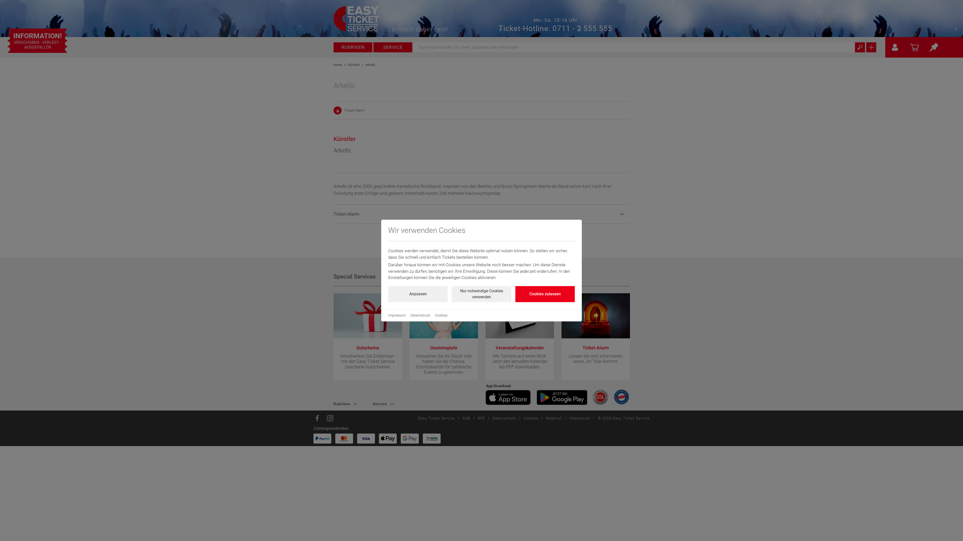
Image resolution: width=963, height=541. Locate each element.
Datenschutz (420, 315)
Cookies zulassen (545, 294)
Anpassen (418, 294)
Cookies (441, 315)
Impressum (397, 315)
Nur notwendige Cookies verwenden (481, 294)
